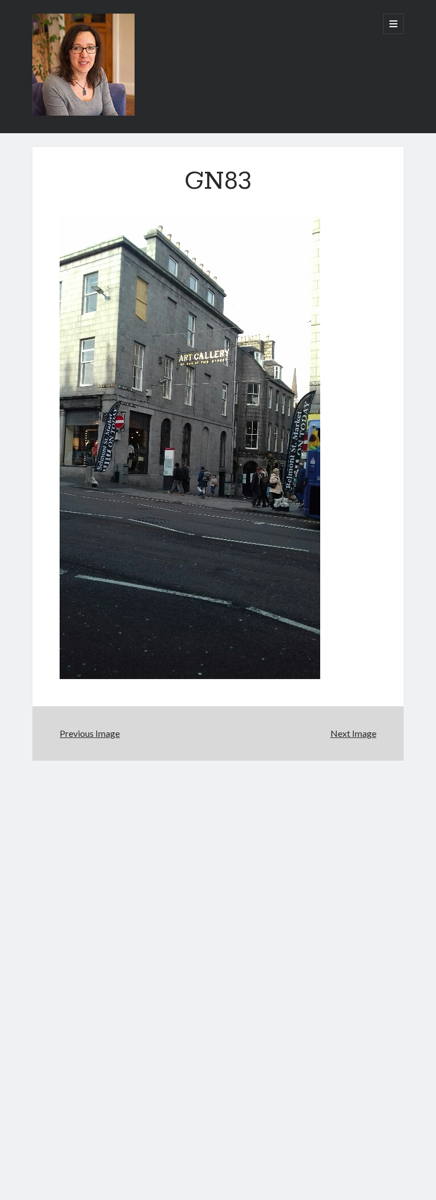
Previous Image (90, 733)
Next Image (353, 733)
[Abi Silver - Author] (83, 112)
